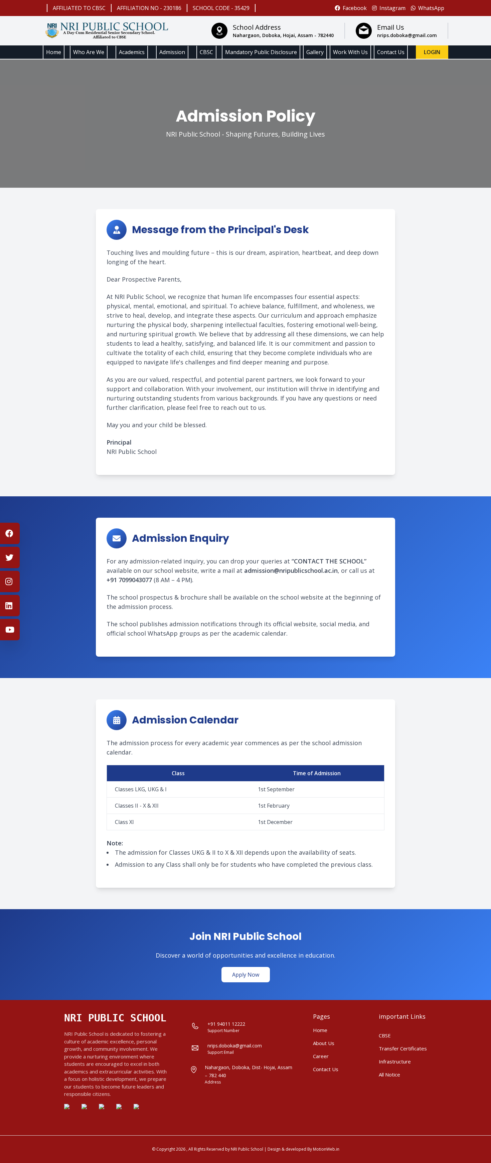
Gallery (315, 52)
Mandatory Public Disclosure (261, 52)
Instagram (392, 8)
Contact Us (390, 52)
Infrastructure (395, 1061)
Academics (132, 52)
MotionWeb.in (326, 1149)
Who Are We (88, 52)
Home (53, 52)
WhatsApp (431, 8)
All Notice (389, 1074)
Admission (172, 52)
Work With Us (350, 52)
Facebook (355, 8)
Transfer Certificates (403, 1048)
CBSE (385, 1035)
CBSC (206, 52)
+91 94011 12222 (226, 1024)
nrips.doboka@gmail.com (234, 1045)
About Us (323, 1043)
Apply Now (245, 974)
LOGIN (432, 52)
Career (321, 1056)
